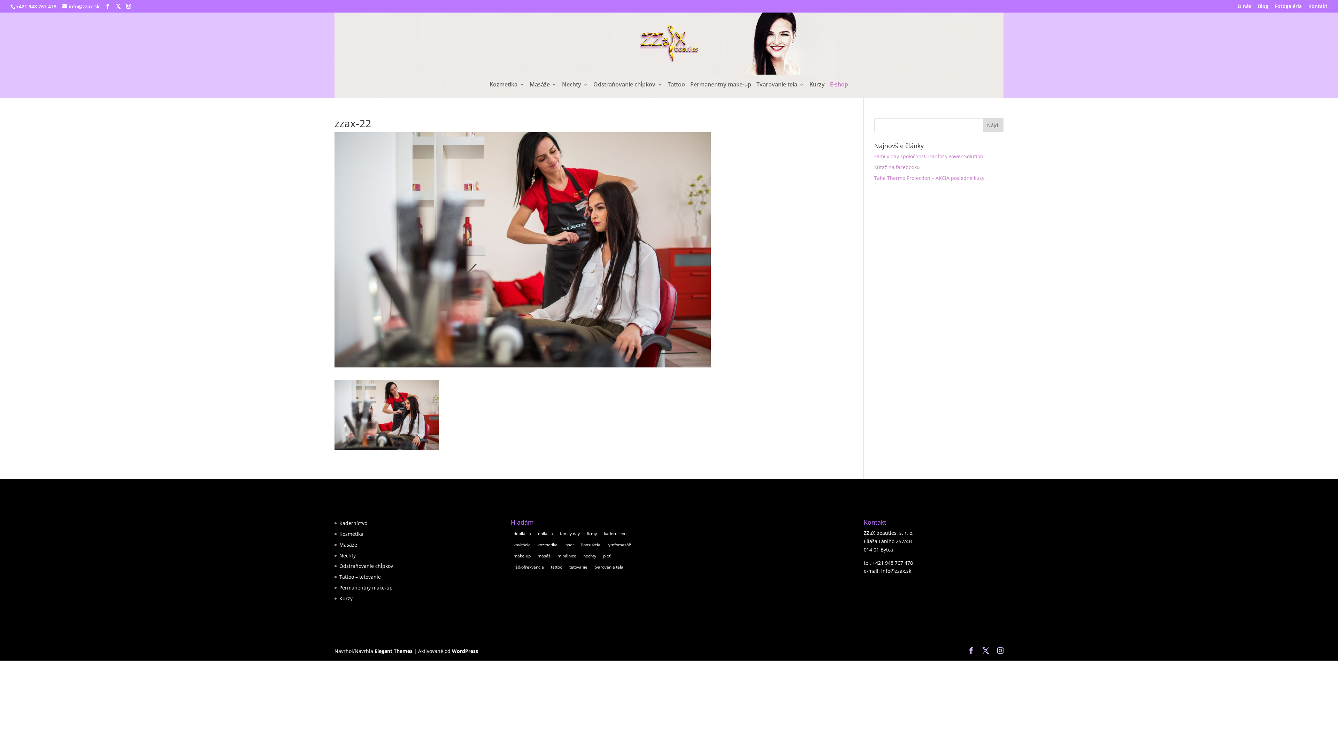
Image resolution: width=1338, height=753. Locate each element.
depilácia (522, 534)
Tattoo (676, 85)
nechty (589, 556)
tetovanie (578, 567)
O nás (1244, 6)
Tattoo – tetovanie (360, 576)
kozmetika (548, 545)
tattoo (556, 567)
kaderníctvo (615, 534)
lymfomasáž (619, 545)
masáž (544, 556)
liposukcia (590, 545)
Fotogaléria (1288, 6)
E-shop (839, 85)
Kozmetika (503, 85)
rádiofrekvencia (529, 567)
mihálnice (567, 556)
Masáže (540, 85)
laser (569, 545)
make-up (522, 556)
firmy (592, 534)
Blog (1263, 6)
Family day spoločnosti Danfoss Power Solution (928, 156)
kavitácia (522, 545)
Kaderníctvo (353, 523)
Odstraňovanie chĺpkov (624, 85)
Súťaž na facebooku (897, 167)
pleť (606, 556)
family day (570, 534)
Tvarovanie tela (776, 85)
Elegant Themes (394, 651)
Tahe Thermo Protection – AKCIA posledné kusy (929, 178)
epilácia (545, 534)
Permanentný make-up (720, 85)
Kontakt (1318, 6)
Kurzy (817, 85)
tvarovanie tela (608, 567)
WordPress (465, 651)
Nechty (571, 85)
